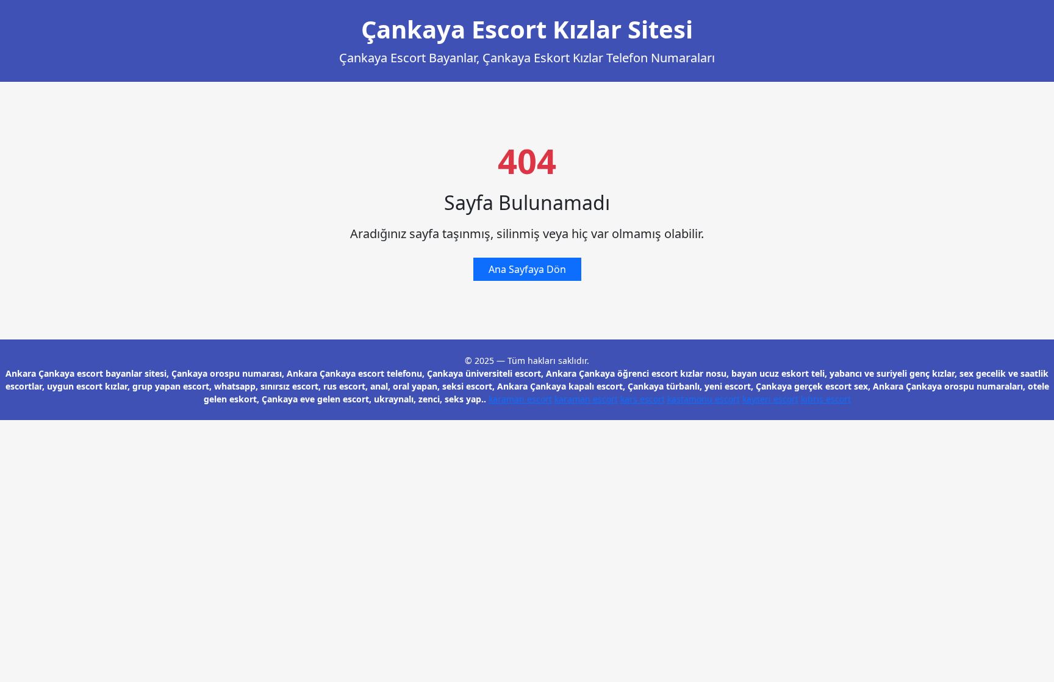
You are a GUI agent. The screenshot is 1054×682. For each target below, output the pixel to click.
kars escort (642, 399)
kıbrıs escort (826, 399)
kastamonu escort (703, 399)
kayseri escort (770, 399)
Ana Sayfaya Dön (527, 269)
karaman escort (520, 399)
